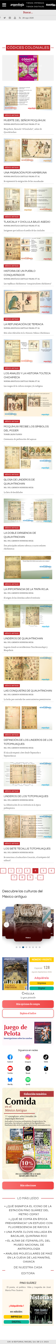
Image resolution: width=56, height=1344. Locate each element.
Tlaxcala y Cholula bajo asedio (27, 221)
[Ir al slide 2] (20, 947)
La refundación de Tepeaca (23, 324)
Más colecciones (28, 1185)
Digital (41, 988)
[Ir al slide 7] (36, 947)
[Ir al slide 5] (30, 947)
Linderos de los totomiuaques (26, 796)
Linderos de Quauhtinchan (23, 638)
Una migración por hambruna (25, 172)
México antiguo (12, 115)
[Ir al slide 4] (26, 947)
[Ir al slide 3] (23, 947)
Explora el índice (28, 1013)
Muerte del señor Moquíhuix (25, 120)
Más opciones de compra (28, 1004)
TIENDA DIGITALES (35, 7)
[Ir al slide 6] (33, 947)
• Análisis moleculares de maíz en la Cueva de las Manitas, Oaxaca (28, 1257)
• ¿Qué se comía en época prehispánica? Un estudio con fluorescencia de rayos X (29, 1223)
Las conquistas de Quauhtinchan (28, 690)
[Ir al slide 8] (39, 947)
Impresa (41, 983)
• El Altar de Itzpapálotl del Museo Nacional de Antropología (28, 1244)
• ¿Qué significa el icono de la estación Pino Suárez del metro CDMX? (28, 1210)
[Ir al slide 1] (16, 947)
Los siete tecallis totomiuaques (27, 848)
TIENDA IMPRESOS (35, 3)
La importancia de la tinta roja (26, 589)
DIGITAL (16, 1322)
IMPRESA (16, 1316)
